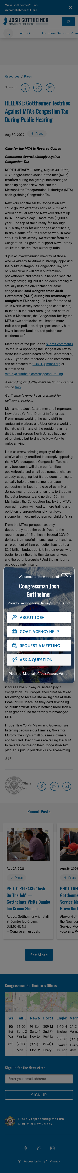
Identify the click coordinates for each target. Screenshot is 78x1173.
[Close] (66, 575)
